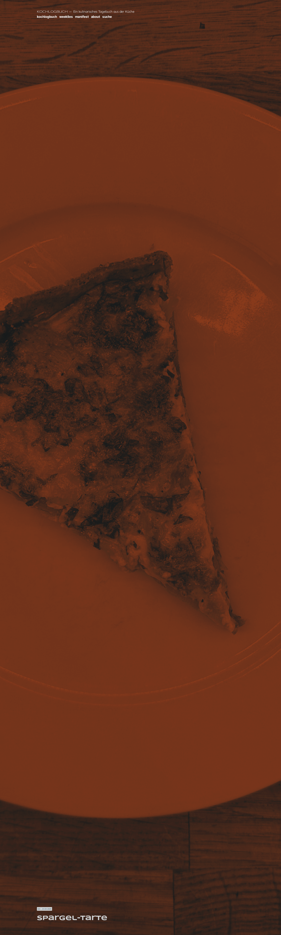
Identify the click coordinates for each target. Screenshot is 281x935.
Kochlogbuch (52, 11)
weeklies (66, 17)
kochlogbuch (47, 17)
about (95, 17)
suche (107, 17)
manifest (82, 17)
